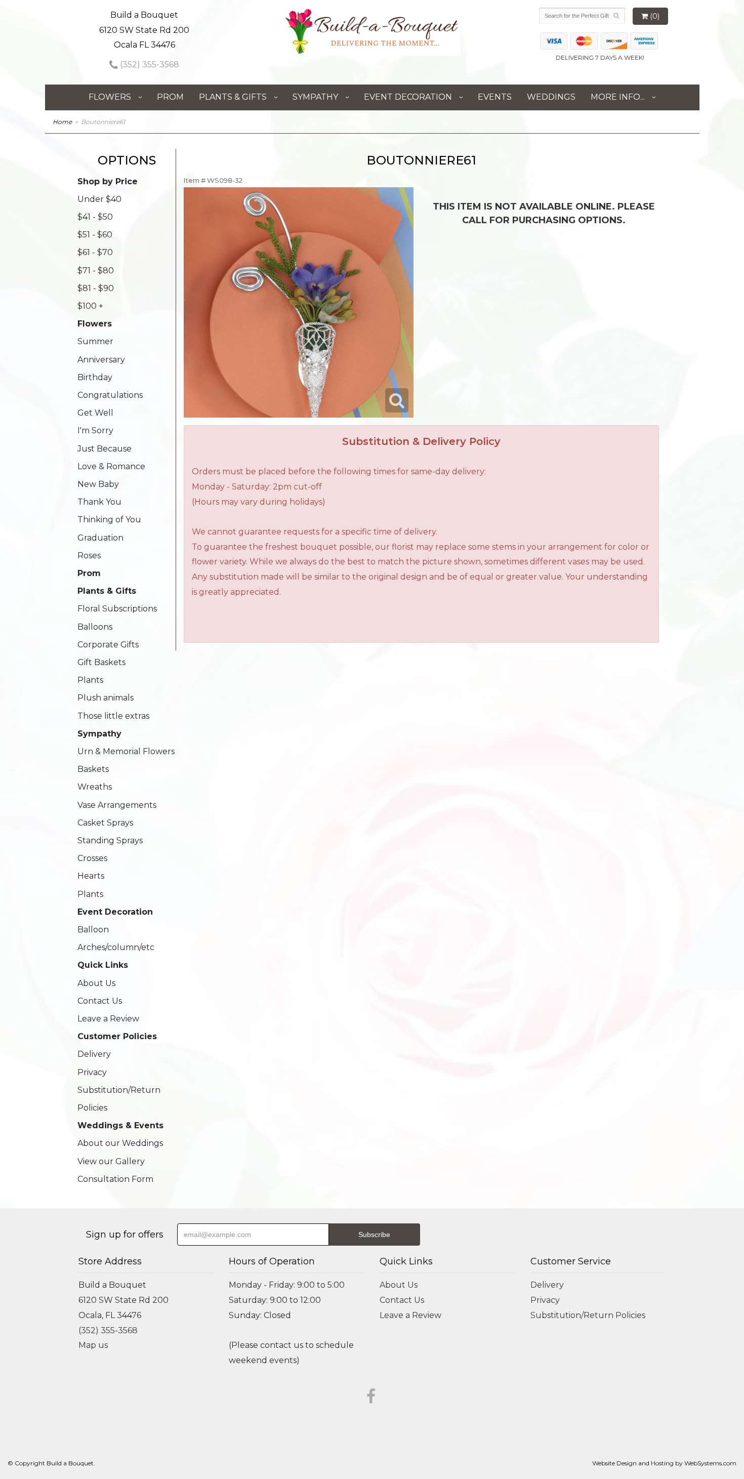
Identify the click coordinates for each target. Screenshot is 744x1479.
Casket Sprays (105, 823)
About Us (96, 983)
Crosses (92, 858)
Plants (90, 680)
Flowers (110, 97)
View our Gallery (111, 1161)
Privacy (92, 1072)
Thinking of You (109, 519)
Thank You (99, 502)
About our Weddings (120, 1143)
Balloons (94, 627)
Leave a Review (108, 1018)
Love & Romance (111, 466)
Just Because (104, 449)
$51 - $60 (94, 234)
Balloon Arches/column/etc (115, 938)
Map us (93, 1345)
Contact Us (99, 1001)
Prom (170, 97)
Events (495, 97)
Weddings (551, 97)
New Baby (98, 484)
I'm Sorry (95, 430)
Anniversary (101, 359)
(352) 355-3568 (148, 64)
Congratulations (110, 395)
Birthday (94, 377)
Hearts (90, 876)
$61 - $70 (95, 252)
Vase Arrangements (116, 805)
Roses (89, 555)
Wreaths (94, 787)
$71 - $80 (95, 270)
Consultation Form (115, 1179)
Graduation (100, 538)
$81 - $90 (95, 288)
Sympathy (315, 97)
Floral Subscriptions (117, 608)
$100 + (90, 306)
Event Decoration (408, 97)
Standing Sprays (110, 840)
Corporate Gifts (108, 644)
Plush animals (105, 698)
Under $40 (99, 199)
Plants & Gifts (233, 97)
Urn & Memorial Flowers (126, 751)
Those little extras (113, 716)
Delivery (94, 1054)
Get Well (95, 413)
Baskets (93, 769)
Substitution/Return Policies (118, 1099)
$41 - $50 (95, 217)
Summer (95, 341)
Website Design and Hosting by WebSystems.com (664, 1463)
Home (62, 122)
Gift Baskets (101, 662)
